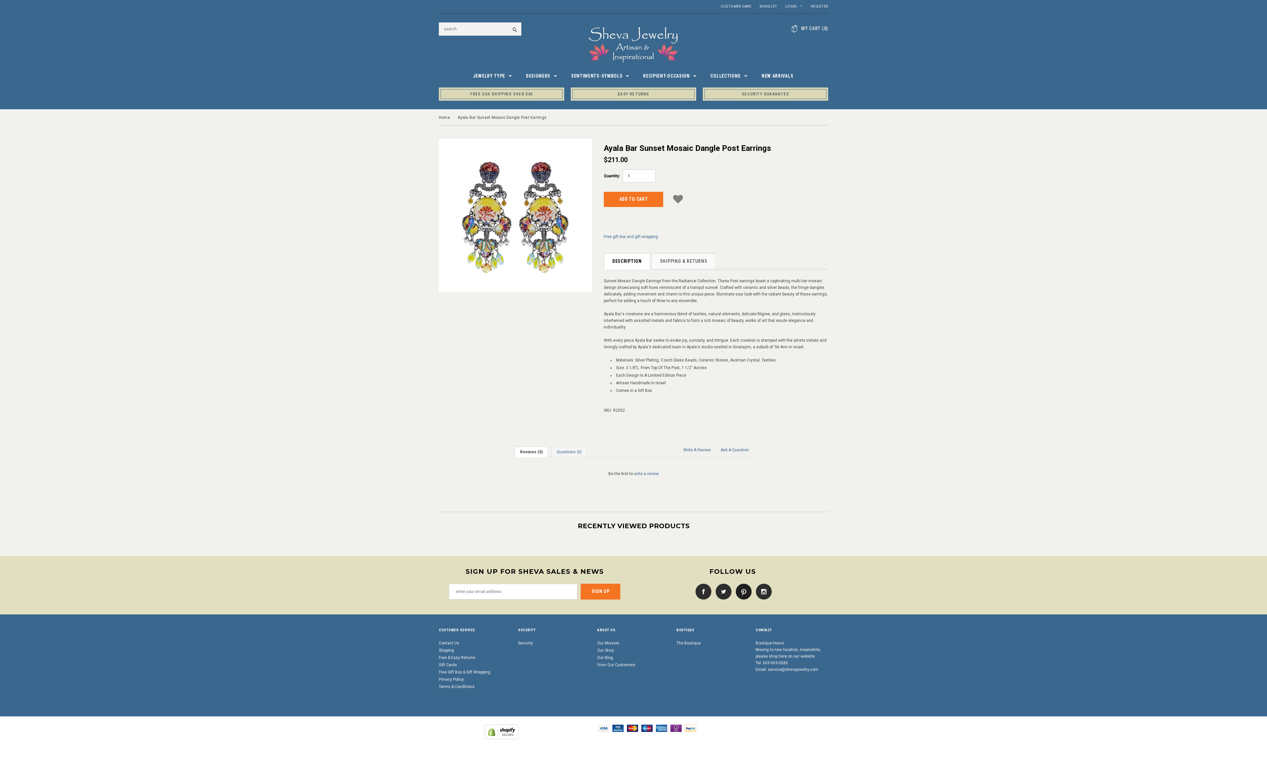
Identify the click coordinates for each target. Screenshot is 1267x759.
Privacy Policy (451, 679)
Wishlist (768, 6)
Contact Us (449, 643)
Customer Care (736, 6)
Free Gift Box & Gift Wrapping (464, 672)
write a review (646, 473)
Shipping (446, 650)
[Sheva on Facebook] (701, 591)
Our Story (605, 650)
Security (525, 643)
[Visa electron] (618, 728)
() (814, 28)
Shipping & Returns (683, 261)
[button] (678, 198)
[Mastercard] (632, 728)
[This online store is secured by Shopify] (501, 731)
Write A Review (697, 450)
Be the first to (633, 473)
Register (819, 6)
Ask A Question (735, 450)
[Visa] (603, 728)
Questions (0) (569, 452)
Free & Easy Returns (457, 657)
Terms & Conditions (456, 686)
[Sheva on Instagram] (762, 591)
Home (444, 117)
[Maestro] (647, 728)
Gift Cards (448, 665)
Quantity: (612, 176)
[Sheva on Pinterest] (742, 591)
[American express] (661, 728)
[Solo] (676, 728)
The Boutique (688, 643)
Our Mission (608, 643)
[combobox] (480, 29)
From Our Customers (616, 665)
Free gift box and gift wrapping (631, 236)
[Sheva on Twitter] (721, 591)
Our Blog (605, 657)
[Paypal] (690, 728)
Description (627, 261)
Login (790, 6)
